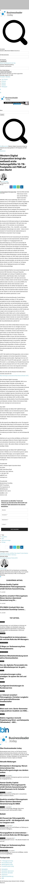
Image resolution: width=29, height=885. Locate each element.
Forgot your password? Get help (8, 63)
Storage (3, 542)
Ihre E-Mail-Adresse (5, 70)
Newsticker (5, 146)
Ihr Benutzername (4, 54)
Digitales (2, 661)
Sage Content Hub (4, 642)
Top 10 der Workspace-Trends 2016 (8, 558)
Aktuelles (2, 621)
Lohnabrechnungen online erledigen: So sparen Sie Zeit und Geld (13, 676)
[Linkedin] (21, 186)
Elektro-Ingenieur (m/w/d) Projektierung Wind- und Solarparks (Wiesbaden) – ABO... (14, 720)
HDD (3, 538)
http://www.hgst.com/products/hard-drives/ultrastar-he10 (14, 375)
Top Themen (2, 633)
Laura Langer (5, 181)
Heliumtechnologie (6, 540)
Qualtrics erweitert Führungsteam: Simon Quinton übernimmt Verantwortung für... (14, 598)
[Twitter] (0, 92)
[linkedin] (0, 576)
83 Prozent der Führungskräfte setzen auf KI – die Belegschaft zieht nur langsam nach (14, 820)
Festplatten (4, 536)
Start (1, 146)
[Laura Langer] (3, 180)
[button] (14, 144)
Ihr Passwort (3, 59)
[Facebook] (0, 89)
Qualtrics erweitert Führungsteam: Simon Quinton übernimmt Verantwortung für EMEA (14, 801)
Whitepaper (2, 775)
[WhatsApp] (18, 186)
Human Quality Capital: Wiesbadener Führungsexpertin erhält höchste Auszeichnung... (13, 586)
